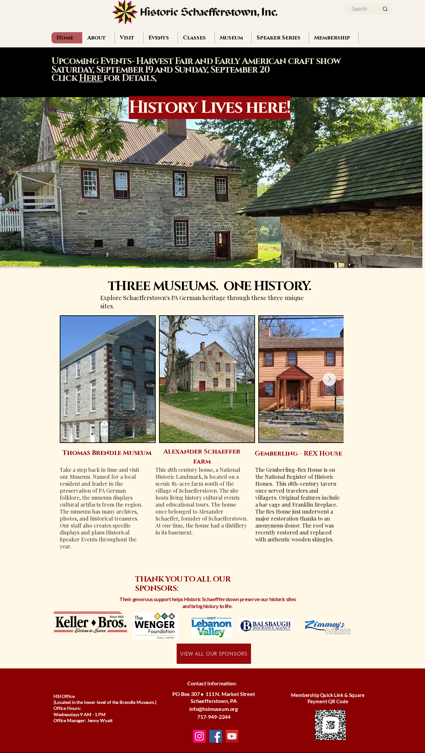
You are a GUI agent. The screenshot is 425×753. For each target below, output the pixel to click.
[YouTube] (231, 736)
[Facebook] (215, 736)
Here (91, 78)
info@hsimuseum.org (213, 709)
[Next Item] (329, 379)
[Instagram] (199, 736)
